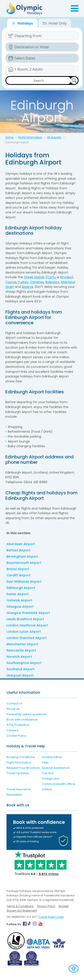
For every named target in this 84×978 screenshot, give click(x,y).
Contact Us (14, 703)
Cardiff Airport (18, 575)
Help (45, 762)
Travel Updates (17, 773)
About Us (12, 709)
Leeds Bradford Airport (25, 619)
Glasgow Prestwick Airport (28, 613)
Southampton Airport (23, 663)
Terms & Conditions (20, 906)
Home (9, 137)
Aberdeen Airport (20, 544)
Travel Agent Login (51, 917)
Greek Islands (34, 277)
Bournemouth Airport (23, 563)
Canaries (37, 282)
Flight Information (30, 137)
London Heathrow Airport (27, 625)
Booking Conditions (20, 757)
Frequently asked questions (26, 714)
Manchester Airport (22, 644)
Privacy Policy (46, 906)
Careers (12, 730)
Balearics (52, 282)
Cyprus (10, 282)
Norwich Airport (19, 656)
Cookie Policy (16, 736)
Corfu (51, 277)
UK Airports (54, 137)
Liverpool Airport (20, 675)
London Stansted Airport (26, 638)
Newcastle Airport (21, 650)
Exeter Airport (17, 594)
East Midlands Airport (23, 581)
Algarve (27, 287)
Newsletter (14, 795)
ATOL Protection (17, 725)
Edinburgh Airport (20, 588)
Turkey (23, 282)
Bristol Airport (17, 569)
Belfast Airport (18, 550)
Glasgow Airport (20, 606)
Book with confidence (22, 719)
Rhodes (66, 277)
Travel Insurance (18, 789)
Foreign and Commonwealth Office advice (58, 783)
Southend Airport (20, 669)
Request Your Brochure (23, 768)
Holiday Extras (52, 757)
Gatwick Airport (19, 600)
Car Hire (48, 773)
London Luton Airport (23, 631)
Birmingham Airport (22, 556)
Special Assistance (55, 768)
